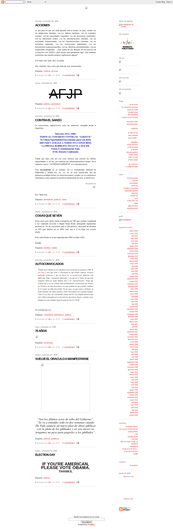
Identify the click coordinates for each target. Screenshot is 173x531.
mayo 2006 (134, 299)
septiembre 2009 (132, 392)
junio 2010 (134, 407)
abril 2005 (135, 266)
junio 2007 (134, 324)
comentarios (48, 315)
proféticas (55, 439)
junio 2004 (134, 241)
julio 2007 (135, 327)
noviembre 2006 (132, 314)
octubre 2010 (133, 415)
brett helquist (133, 183)
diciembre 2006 (133, 316)
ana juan (135, 180)
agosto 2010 (134, 412)
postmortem (56, 104)
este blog (41, 272)
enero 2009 (134, 372)
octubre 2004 (133, 251)
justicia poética (133, 431)
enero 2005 (134, 258)
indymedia (134, 193)
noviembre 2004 (132, 253)
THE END (134, 439)
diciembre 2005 (133, 286)
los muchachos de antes (130, 107)
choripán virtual (133, 112)
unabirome (134, 128)
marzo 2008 (134, 347)
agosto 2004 (134, 246)
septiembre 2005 (132, 279)
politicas (47, 104)
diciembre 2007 (133, 339)
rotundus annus (133, 436)
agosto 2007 (134, 329)
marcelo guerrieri (132, 178)
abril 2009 (135, 380)
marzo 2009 (134, 377)
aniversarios (48, 343)
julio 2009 (135, 387)
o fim (136, 434)
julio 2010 (135, 410)
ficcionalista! (134, 465)
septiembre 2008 (132, 362)
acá (49, 310)
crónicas (47, 71)
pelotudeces (48, 200)
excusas (54, 71)
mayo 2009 (134, 382)
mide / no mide (133, 157)
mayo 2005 (134, 269)
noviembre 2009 (132, 397)
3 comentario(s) (68, 252)
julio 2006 (135, 304)
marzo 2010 (134, 400)
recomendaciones (76, 275)
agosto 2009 (134, 390)
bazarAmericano (132, 208)
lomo (136, 198)
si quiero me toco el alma (130, 117)
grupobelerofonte (132, 124)
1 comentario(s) (68, 319)
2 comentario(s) (68, 204)
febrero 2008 (133, 344)
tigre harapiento (133, 115)
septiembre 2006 (132, 309)
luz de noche (133, 104)
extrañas (47, 248)
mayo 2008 (134, 352)
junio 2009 (134, 385)
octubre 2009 (133, 395)
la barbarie (134, 149)
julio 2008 (135, 357)
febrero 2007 (133, 322)
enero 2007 (134, 319)
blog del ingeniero (132, 152)
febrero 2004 (133, 231)
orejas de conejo (132, 110)
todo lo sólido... (133, 138)
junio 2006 (134, 301)
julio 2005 (135, 274)
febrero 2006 (133, 291)
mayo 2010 (134, 405)
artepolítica (134, 142)
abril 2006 (135, 296)
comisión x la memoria (130, 188)
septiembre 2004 (132, 248)
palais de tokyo (133, 206)
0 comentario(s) (68, 108)
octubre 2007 (133, 334)
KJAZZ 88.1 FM (132, 201)
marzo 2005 (134, 263)
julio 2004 (135, 243)
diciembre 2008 (133, 369)
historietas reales (132, 121)
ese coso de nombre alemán (128, 429)
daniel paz (134, 185)
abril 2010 (135, 402)
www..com (128, 476)
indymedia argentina (131, 191)
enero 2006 (134, 289)
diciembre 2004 (133, 256)
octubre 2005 (133, 281)
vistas (64, 200)
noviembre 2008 (132, 367)
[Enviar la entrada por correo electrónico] (77, 75)
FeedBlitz (91, 525)
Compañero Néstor (131, 426)
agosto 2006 (134, 306)
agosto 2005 (134, 276)
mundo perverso (132, 144)
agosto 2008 (134, 359)
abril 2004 (135, 236)
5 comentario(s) (68, 443)
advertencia (134, 446)
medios (54, 248)
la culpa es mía (133, 132)
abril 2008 (135, 349)
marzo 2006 (134, 294)
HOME (135, 454)
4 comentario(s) (68, 75)
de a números (133, 164)
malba (136, 203)
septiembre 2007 (132, 332)
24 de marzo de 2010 (131, 451)
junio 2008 (134, 354)
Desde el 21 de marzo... (130, 449)
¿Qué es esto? (128, 499)
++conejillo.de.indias (131, 166)
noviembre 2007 (132, 337)
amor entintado (133, 135)
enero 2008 (134, 342)
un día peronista (132, 147)
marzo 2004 (134, 233)
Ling (94, 183)
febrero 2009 (133, 374)
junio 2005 (134, 271)
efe (49, 75)
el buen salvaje (133, 160)
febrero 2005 (133, 261)
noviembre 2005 (132, 284)
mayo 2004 (134, 238)
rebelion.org (134, 196)
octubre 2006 (133, 311)
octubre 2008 (133, 364)
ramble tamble (133, 155)
